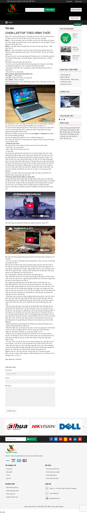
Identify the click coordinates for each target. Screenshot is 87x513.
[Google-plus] (62, 119)
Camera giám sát (65, 75)
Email (7, 378)
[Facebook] (59, 119)
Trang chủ (9, 469)
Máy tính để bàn (65, 77)
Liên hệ (8, 478)
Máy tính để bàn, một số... (76, 57)
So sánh (2, 512)
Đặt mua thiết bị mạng (75, 35)
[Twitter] (64, 119)
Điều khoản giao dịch (12, 490)
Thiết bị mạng (75, 79)
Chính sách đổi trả (51, 475)
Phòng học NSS (65, 79)
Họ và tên (8, 370)
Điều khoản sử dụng (12, 487)
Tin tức (8, 475)
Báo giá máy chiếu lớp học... (76, 48)
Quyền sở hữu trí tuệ (12, 497)
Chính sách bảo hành (52, 478)
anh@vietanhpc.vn (54, 498)
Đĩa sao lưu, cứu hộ (66, 84)
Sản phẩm (9, 472)
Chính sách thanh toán (52, 469)
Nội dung (8, 386)
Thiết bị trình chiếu (65, 82)
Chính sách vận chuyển (53, 472)
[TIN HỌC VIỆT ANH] (13, 10)
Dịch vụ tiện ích (10, 494)
